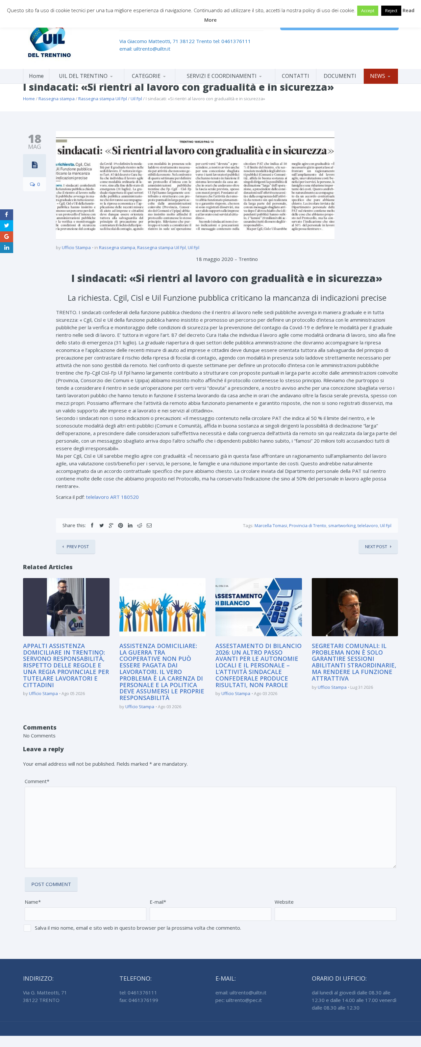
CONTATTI (295, 76)
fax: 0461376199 (138, 1000)
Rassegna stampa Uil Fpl (102, 99)
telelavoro (368, 525)
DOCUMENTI (340, 76)
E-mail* (158, 901)
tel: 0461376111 (232, 41)
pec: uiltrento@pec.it (238, 1000)
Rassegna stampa (56, 99)
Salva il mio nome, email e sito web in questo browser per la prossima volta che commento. (138, 927)
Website (284, 901)
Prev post (78, 546)
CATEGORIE (146, 76)
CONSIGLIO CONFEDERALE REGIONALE (86, 82)
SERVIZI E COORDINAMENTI (222, 76)
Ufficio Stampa (76, 247)
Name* (33, 901)
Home (36, 76)
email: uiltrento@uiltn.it (144, 48)
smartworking (342, 525)
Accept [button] (367, 10)
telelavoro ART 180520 (112, 497)
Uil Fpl (136, 99)
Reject (391, 10)
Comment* (37, 781)
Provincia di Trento (307, 525)
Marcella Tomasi (271, 525)
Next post (376, 546)
